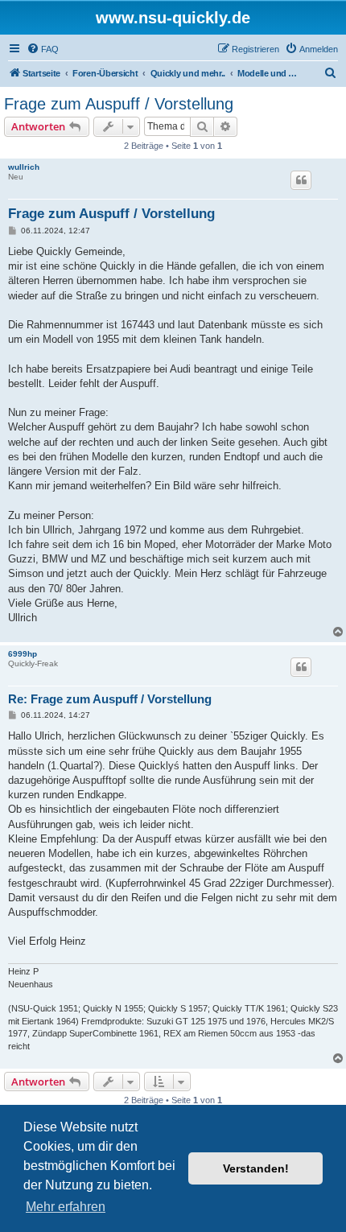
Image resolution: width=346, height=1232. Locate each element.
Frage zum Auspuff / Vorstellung (118, 104)
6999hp (22, 653)
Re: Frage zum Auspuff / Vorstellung (110, 699)
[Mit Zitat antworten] (300, 180)
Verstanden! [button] (256, 1168)
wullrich (23, 167)
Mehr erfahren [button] (65, 1206)
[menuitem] (43, 49)
